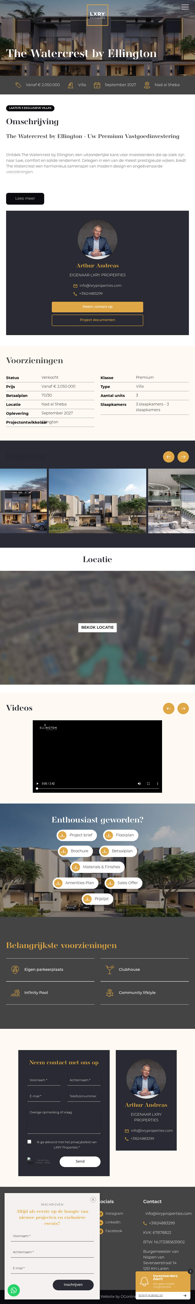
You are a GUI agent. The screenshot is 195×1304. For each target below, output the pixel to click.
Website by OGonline (119, 1297)
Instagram (114, 1214)
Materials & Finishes (101, 867)
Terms (47, 1163)
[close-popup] (93, 1200)
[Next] (183, 457)
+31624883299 (91, 294)
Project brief (81, 835)
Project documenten (97, 320)
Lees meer (25, 199)
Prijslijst (102, 899)
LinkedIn (113, 1222)
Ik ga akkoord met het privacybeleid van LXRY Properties (67, 1145)
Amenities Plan (80, 883)
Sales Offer (127, 883)
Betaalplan (122, 851)
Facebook (113, 1231)
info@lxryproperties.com (100, 286)
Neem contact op (98, 307)
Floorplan (125, 835)
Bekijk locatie (97, 628)
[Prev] (168, 457)
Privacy (39, 1163)
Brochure (79, 851)
